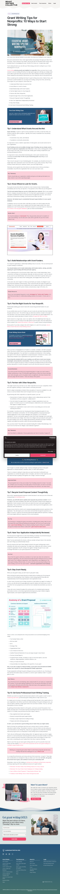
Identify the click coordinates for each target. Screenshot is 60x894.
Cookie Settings (30, 890)
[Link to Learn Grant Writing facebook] (9, 854)
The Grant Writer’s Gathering (33, 870)
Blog (9, 13)
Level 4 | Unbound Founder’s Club (6, 874)
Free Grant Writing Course (48, 863)
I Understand (42, 455)
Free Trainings (19, 861)
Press (31, 867)
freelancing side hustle (13, 697)
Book (17, 871)
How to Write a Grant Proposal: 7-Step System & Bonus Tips (25, 771)
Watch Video (36, 799)
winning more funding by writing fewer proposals (38, 762)
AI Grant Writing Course (48, 865)
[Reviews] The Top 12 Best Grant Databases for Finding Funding (26, 769)
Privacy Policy (23, 889)
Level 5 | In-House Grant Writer (8, 877)
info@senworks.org (48, 881)
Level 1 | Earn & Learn (7, 866)
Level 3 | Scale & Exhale (7, 871)
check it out (46, 462)
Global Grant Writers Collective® (26, 322)
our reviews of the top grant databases (17, 208)
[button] (34, 3)
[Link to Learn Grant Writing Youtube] (6, 854)
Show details (50, 451)
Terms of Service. (40, 889)
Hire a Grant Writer (33, 865)
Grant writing (10, 70)
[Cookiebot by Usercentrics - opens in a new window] (50, 438)
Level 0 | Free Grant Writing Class (7, 864)
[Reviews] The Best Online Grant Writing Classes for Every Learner (27, 766)
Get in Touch (32, 863)
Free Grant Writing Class (21, 870)
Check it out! (40, 751)
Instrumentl (23, 216)
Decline (17, 455)
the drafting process (19, 497)
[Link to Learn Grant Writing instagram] (12, 854)
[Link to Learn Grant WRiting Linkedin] (4, 854)
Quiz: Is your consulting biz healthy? (21, 867)
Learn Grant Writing (16, 525)
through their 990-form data (40, 316)
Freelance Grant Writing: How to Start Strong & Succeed (24, 773)
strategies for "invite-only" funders (39, 294)
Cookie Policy (34, 889)
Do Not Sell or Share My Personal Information (50, 889)
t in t (34, 526)
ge (32, 526)
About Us (32, 861)
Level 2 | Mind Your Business (6, 869)
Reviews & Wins (6, 880)
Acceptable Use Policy (28, 889)
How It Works (5, 861)
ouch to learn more (40, 526)
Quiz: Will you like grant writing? (21, 864)
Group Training (33, 872)
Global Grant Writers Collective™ (50, 861)
